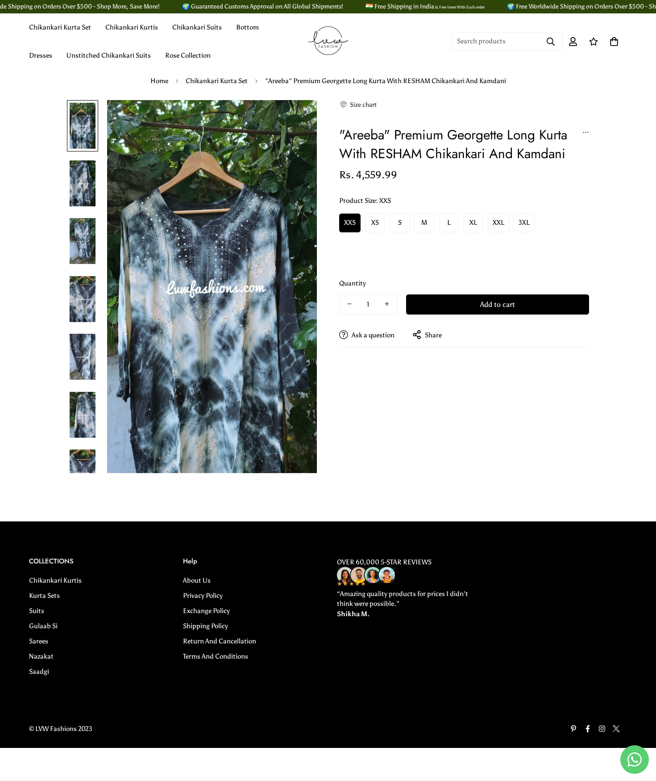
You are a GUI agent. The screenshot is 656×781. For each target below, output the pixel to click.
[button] (358, 104)
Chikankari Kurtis (131, 27)
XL (473, 222)
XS (375, 222)
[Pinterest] (573, 728)
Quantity (352, 283)
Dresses (40, 55)
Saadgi (39, 672)
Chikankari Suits (197, 27)
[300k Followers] (588, 728)
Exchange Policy (206, 611)
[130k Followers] (602, 728)
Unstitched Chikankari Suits (108, 55)
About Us (197, 580)
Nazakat (41, 656)
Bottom (247, 27)
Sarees (38, 641)
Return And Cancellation (219, 641)
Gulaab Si (43, 626)
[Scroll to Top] (638, 732)
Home (159, 81)
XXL (498, 222)
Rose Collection (188, 55)
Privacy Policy (203, 596)
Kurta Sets (44, 596)
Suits (36, 611)
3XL (524, 222)
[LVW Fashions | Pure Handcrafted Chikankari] (328, 41)
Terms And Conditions (215, 656)
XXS (350, 222)
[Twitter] (616, 728)
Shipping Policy (205, 626)
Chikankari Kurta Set (60, 27)
